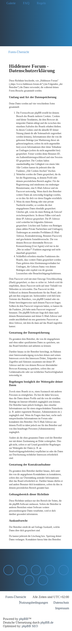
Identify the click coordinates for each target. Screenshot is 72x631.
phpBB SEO (30, 626)
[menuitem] (10, 3)
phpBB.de (46, 622)
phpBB (23, 619)
